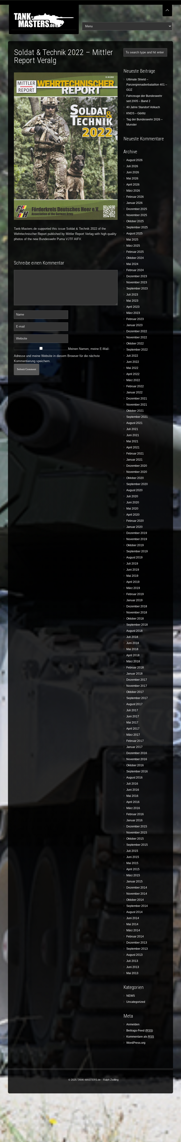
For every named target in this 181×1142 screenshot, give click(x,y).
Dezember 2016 (136, 753)
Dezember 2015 (136, 826)
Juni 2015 (132, 857)
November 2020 (136, 472)
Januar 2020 (134, 527)
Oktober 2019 (135, 545)
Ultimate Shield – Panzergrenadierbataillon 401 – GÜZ (146, 84)
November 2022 (136, 337)
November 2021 (136, 404)
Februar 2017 (135, 741)
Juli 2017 (132, 710)
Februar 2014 (135, 936)
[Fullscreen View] (167, 8)
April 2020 (133, 514)
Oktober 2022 (135, 343)
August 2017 (134, 704)
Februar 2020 (135, 520)
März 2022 (133, 380)
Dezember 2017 (136, 679)
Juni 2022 (132, 362)
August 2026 (134, 160)
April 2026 (133, 184)
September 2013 (137, 948)
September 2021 (137, 417)
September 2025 (137, 227)
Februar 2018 (135, 667)
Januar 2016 (134, 820)
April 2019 (133, 582)
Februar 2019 (135, 594)
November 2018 (136, 612)
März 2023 (133, 313)
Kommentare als (140, 1036)
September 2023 (137, 288)
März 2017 (133, 734)
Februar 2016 (135, 814)
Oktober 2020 (135, 478)
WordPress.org (135, 1042)
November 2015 (136, 832)
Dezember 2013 (136, 942)
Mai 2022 (132, 368)
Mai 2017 (132, 722)
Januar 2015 (134, 881)
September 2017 (137, 698)
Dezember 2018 (136, 606)
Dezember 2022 (136, 331)
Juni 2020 (132, 502)
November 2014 (136, 893)
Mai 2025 (132, 239)
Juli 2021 (132, 429)
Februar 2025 (135, 251)
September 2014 (137, 906)
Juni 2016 (132, 789)
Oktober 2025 (135, 221)
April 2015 (133, 869)
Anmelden (133, 1024)
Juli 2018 (132, 637)
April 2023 (133, 306)
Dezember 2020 (136, 465)
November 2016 (136, 759)
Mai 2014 (132, 924)
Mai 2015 (132, 863)
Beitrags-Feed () (139, 1030)
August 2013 (134, 954)
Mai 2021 (132, 441)
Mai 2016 (132, 796)
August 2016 (134, 777)
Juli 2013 (132, 961)
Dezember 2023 (136, 276)
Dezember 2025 (136, 209)
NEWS (130, 995)
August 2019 (134, 557)
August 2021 (134, 423)
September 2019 (137, 551)
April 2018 (133, 655)
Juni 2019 (132, 569)
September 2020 (137, 484)
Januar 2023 (134, 325)
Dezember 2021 (136, 398)
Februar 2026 (135, 196)
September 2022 (137, 349)
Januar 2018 (134, 673)
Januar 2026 (134, 203)
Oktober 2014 (135, 899)
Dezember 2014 (136, 887)
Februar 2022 (135, 386)
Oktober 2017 (135, 692)
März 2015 (133, 875)
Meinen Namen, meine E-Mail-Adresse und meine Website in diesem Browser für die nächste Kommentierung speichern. (61, 355)
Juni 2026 (132, 172)
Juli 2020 (132, 496)
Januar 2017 (134, 747)
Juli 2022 (132, 355)
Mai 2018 (132, 649)
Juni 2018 (132, 643)
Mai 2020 (132, 508)
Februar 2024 (135, 270)
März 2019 (133, 588)
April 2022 (133, 374)
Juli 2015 (132, 851)
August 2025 (134, 233)
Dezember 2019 (136, 533)
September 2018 (137, 624)
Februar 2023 (135, 319)
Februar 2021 (135, 453)
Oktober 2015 (135, 838)
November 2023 (136, 282)
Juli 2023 (132, 294)
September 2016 (137, 771)
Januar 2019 (134, 600)
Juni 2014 (132, 918)
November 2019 (136, 539)
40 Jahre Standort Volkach (143, 107)
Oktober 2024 (135, 258)
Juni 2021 (132, 435)
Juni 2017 (132, 716)
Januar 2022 (134, 392)
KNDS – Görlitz (136, 113)
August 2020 (134, 490)
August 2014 (134, 912)
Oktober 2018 (135, 618)
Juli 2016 (132, 783)
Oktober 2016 (135, 765)
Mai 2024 (132, 264)
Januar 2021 (134, 459)
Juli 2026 (132, 166)
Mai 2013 (132, 973)
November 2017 (136, 686)
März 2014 (133, 930)
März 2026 (133, 190)
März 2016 (133, 808)
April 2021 (133, 447)
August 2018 (134, 630)
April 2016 (133, 802)
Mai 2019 (132, 575)
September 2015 (137, 844)
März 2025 (133, 245)
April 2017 (133, 728)
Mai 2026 (132, 178)
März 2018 (133, 661)
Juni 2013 (132, 967)
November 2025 (136, 215)
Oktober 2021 (135, 410)
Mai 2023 (132, 300)
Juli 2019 (132, 563)
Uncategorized (135, 1002)
